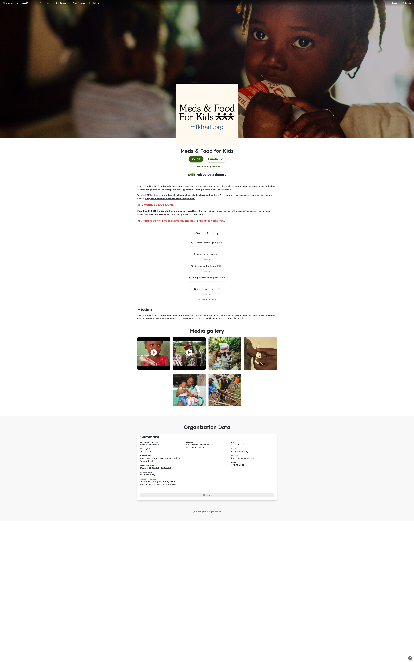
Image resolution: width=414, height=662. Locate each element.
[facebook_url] (231, 465)
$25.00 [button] (217, 289)
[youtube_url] (243, 465)
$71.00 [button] (220, 266)
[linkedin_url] (240, 465)
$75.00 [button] (220, 242)
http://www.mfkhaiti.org (242, 458)
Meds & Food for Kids (147, 186)
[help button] (410, 658)
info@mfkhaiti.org (239, 451)
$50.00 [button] (217, 254)
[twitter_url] (234, 465)
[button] (154, 352)
